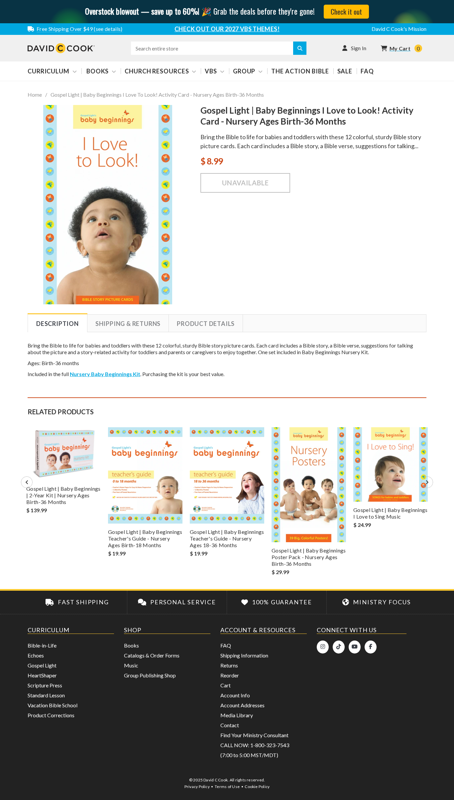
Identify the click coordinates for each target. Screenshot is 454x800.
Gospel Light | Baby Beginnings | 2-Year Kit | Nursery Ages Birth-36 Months (63, 495)
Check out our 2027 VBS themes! (227, 29)
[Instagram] (323, 647)
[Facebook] (371, 647)
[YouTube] (355, 647)
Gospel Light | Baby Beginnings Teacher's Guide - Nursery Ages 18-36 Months (227, 538)
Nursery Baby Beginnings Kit (105, 374)
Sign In (359, 48)
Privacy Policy (197, 786)
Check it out (346, 11)
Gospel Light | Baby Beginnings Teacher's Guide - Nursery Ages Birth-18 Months (145, 538)
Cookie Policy (257, 786)
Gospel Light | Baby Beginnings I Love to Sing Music (390, 513)
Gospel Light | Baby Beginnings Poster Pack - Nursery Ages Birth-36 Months (309, 557)
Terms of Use (227, 786)
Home (35, 95)
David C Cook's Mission (399, 29)
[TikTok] (339, 647)
